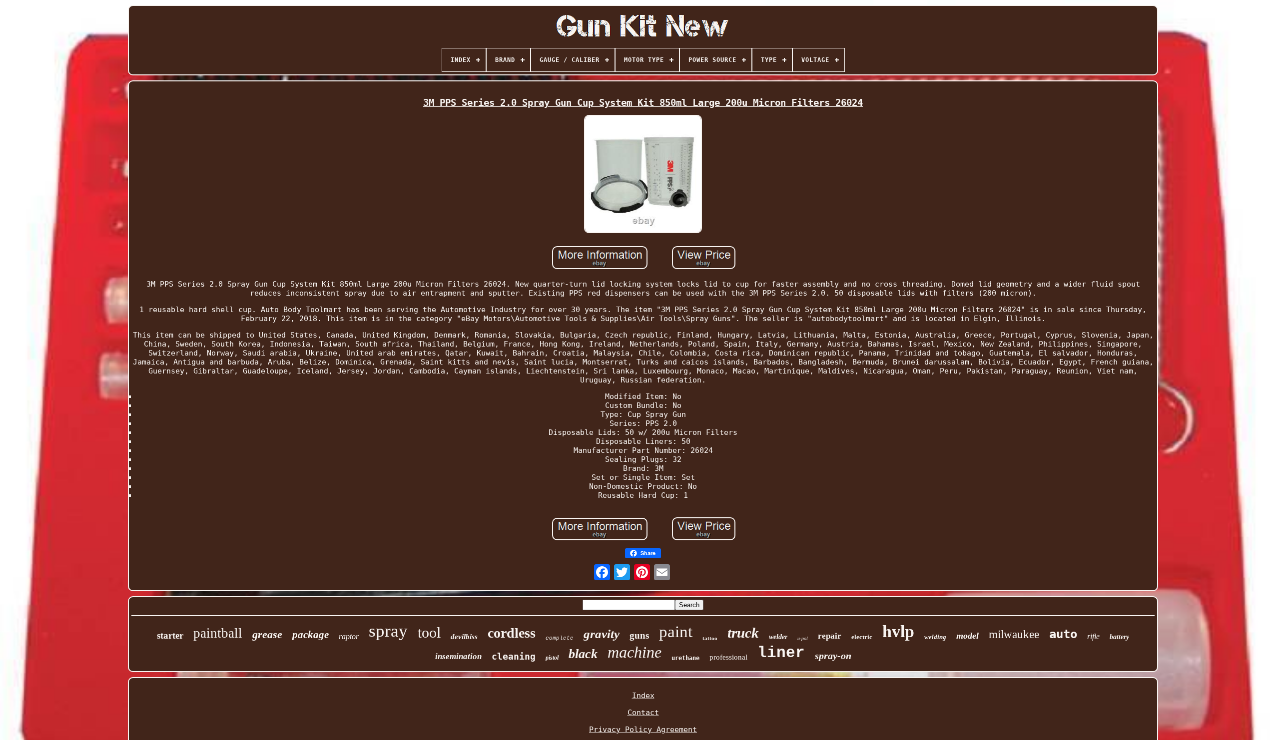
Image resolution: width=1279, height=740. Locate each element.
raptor (349, 636)
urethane (685, 658)
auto (1063, 634)
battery (1119, 637)
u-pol (802, 638)
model (967, 636)
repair (829, 636)
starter (170, 635)
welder (778, 637)
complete (560, 638)
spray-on (833, 655)
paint (675, 632)
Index (643, 695)
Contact (643, 712)
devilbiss (464, 637)
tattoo (709, 638)
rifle (1093, 636)
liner (781, 653)
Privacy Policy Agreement (643, 729)
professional (728, 657)
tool (429, 632)
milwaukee (1014, 634)
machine (634, 652)
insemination (458, 656)
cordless (512, 633)
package (310, 635)
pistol (552, 657)
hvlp (898, 631)
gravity (602, 634)
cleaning (514, 656)
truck (743, 633)
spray (388, 631)
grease (267, 634)
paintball (217, 633)
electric (861, 637)
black (583, 654)
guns (639, 635)
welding (935, 637)
